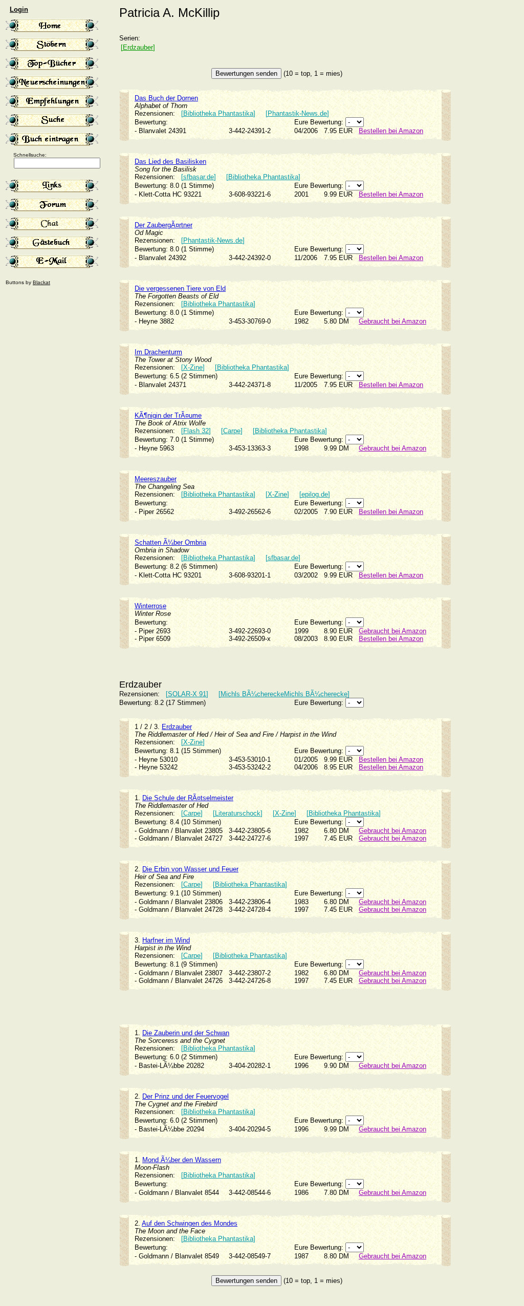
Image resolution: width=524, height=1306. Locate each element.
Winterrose (150, 606)
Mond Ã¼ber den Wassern (181, 1160)
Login (19, 9)
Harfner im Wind (166, 940)
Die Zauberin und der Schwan (185, 1033)
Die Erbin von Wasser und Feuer (190, 869)
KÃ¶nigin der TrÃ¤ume (168, 415)
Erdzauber (177, 727)
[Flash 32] (196, 431)
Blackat (41, 282)
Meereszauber (156, 479)
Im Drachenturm (158, 352)
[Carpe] (232, 431)
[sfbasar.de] (198, 177)
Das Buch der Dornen (166, 98)
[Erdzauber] (138, 47)
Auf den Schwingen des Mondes (189, 1223)
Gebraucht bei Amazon (392, 321)
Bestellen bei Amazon (391, 131)
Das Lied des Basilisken (170, 161)
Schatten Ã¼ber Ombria (170, 542)
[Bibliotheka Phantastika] (218, 113)
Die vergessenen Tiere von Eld (180, 288)
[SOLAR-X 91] (187, 694)
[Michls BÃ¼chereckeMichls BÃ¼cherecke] (284, 694)
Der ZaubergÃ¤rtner (163, 225)
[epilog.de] (314, 494)
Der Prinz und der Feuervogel (185, 1096)
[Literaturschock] (238, 813)
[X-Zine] (193, 367)
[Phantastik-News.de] (297, 113)
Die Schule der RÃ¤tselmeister (187, 798)
